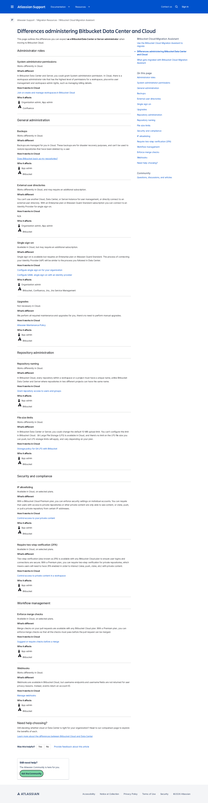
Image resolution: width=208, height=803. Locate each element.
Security (164, 794)
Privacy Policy (130, 794)
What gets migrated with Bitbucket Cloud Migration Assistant (162, 61)
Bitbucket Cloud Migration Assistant (158, 38)
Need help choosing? (147, 163)
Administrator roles (146, 77)
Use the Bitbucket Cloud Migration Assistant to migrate (160, 44)
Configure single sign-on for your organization (39, 270)
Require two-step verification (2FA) (154, 141)
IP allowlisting (143, 136)
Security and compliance (149, 130)
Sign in (185, 6)
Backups (141, 93)
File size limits (143, 125)
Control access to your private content (36, 518)
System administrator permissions (153, 82)
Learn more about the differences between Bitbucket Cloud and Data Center (55, 736)
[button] (12, 6)
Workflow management (148, 146)
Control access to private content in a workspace (41, 575)
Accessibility (89, 794)
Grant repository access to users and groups (39, 391)
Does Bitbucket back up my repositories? (37, 158)
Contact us (166, 6)
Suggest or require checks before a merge (38, 641)
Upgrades (142, 109)
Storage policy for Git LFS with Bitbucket (37, 448)
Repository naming (146, 120)
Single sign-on (144, 104)
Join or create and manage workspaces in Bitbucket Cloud (46, 92)
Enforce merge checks (148, 152)
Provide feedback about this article (71, 746)
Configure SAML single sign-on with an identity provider (44, 275)
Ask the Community (31, 773)
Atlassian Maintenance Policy (31, 325)
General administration (148, 88)
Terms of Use (148, 794)
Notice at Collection (109, 794)
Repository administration (149, 114)
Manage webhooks (26, 695)
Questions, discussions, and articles (154, 177)
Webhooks (142, 157)
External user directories (149, 98)
